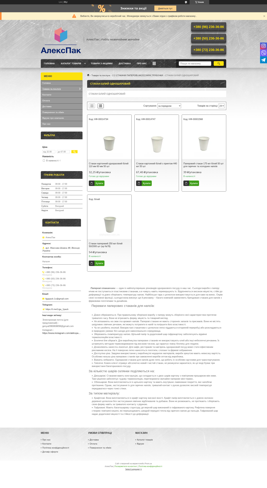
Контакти (46, 94)
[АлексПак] (61, 39)
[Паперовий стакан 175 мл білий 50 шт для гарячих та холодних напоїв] (204, 142)
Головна (49, 63)
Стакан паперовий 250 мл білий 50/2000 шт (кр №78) (105, 245)
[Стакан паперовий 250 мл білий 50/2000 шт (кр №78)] (109, 222)
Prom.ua (148, 464)
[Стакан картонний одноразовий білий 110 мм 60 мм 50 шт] (109, 142)
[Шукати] (219, 63)
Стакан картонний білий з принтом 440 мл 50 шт (156, 165)
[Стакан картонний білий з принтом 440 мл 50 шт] (156, 142)
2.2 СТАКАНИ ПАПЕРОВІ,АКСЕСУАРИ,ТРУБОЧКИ (137, 75)
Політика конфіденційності (55, 447)
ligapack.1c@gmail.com (57, 298)
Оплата (46, 100)
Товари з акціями (101, 63)
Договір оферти (50, 451)
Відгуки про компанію (53, 118)
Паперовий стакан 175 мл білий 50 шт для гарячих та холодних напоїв (203, 165)
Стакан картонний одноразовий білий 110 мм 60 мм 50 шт (108, 165)
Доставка (125, 63)
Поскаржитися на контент (125, 466)
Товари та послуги (100, 75)
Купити (99, 183)
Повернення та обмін (53, 112)
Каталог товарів (71, 63)
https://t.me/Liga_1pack (57, 309)
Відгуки (140, 443)
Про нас (142, 63)
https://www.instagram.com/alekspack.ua (61, 333)
